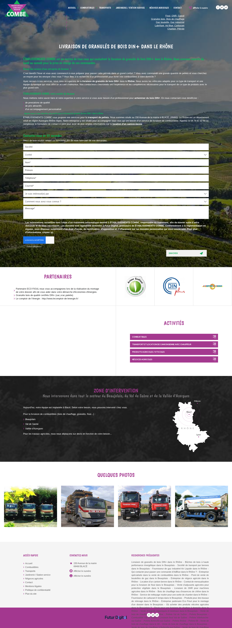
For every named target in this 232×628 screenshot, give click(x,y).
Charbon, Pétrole (175, 29)
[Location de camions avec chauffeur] (30, 506)
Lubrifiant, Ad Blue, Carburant (169, 25)
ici (52, 232)
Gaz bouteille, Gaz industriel (170, 22)
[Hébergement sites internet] (116, 622)
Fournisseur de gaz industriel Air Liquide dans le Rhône (179, 569)
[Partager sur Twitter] (222, 7)
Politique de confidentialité (37, 590)
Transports (105, 7)
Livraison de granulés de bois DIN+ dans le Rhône (156, 562)
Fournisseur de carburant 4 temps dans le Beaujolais (156, 598)
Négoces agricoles (159, 7)
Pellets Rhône (179, 621)
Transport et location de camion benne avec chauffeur (161, 344)
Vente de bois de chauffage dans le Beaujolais (184, 624)
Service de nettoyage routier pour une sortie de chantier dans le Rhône (173, 595)
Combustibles (87, 7)
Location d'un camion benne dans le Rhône (161, 582)
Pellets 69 (193, 621)
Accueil (72, 7)
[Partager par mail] (226, 7)
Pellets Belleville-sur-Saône (157, 621)
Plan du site (31, 594)
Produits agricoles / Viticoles (148, 352)
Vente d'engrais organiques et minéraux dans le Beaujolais (169, 611)
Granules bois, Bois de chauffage (167, 19)
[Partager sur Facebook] (218, 7)
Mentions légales (33, 586)
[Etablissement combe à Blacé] (87, 506)
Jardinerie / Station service (130, 7)
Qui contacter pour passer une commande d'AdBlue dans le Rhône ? (164, 572)
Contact (177, 7)
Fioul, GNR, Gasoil (174, 16)
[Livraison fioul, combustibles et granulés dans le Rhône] (201, 506)
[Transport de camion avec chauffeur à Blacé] (144, 506)
